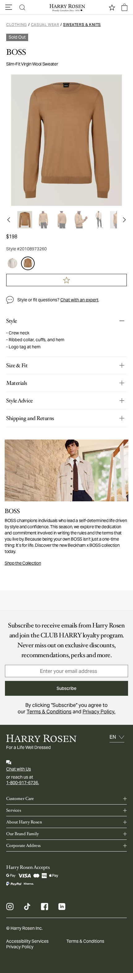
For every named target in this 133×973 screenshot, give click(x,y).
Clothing (16, 24)
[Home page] (66, 7)
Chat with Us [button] (18, 769)
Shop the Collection (23, 563)
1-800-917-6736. (22, 782)
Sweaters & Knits (82, 24)
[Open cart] (124, 7)
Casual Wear (45, 24)
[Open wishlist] (112, 7)
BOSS (16, 52)
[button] (9, 7)
